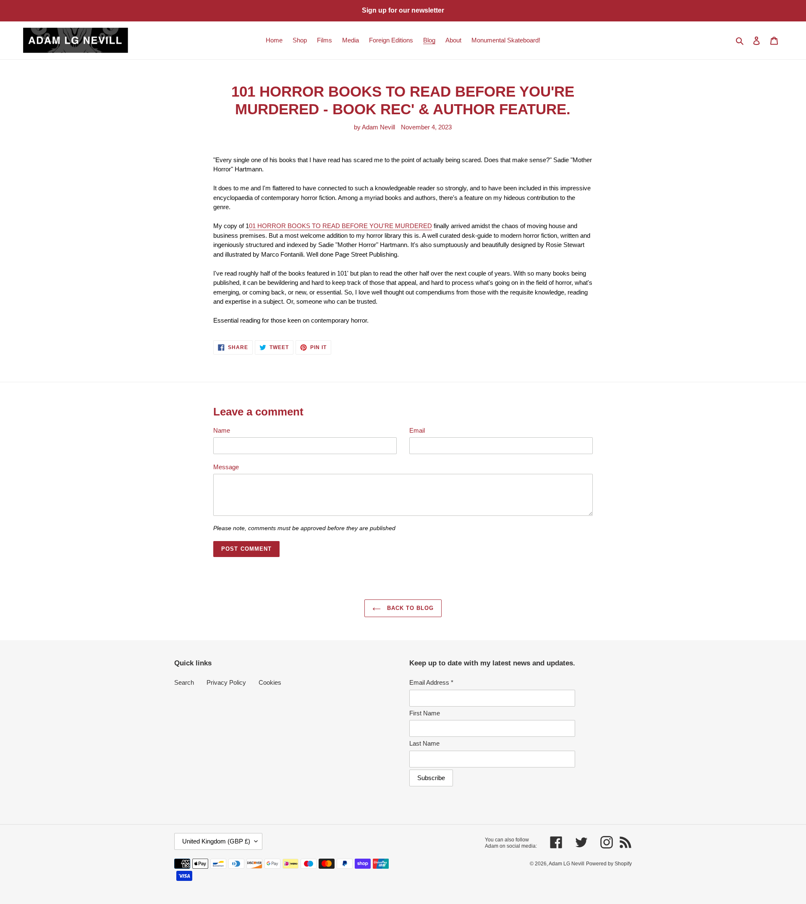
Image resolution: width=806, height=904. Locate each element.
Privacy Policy (226, 682)
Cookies (270, 682)
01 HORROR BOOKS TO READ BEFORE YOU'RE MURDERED (340, 225)
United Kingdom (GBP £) (216, 841)
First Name (424, 713)
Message (226, 466)
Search (184, 682)
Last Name (424, 743)
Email (417, 430)
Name (221, 430)
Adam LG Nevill (566, 864)
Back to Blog (409, 608)
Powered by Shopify (609, 864)
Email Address (431, 682)
